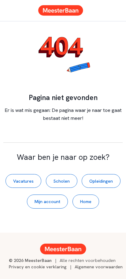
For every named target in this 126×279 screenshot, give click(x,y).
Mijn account (47, 201)
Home (85, 201)
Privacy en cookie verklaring (38, 267)
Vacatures (23, 181)
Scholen (62, 181)
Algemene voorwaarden (99, 267)
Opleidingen (101, 181)
